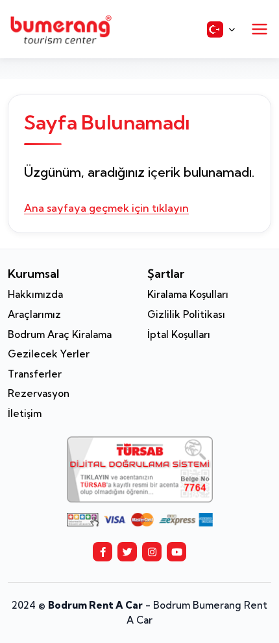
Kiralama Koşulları (187, 294)
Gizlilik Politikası (186, 314)
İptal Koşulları (178, 334)
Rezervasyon (38, 393)
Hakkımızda (35, 294)
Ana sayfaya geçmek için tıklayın (106, 207)
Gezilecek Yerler (49, 354)
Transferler (35, 374)
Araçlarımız (34, 314)
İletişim (25, 413)
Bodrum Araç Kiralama (60, 334)
